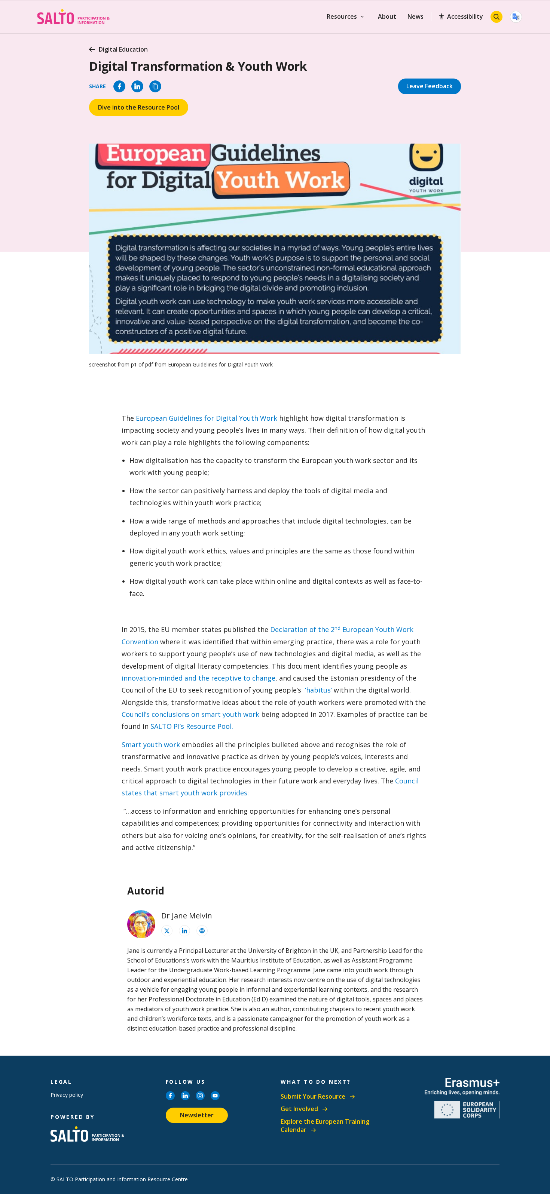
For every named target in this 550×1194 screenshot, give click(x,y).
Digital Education (123, 49)
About (387, 16)
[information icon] (166, 930)
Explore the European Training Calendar (325, 1126)
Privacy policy (67, 1094)
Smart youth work (151, 744)
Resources (342, 16)
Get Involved (299, 1109)
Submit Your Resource (313, 1097)
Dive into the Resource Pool (138, 107)
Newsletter (197, 1115)
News (415, 16)
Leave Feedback (429, 86)
